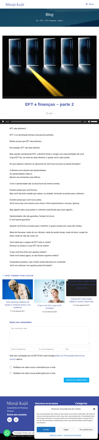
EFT (51, 114)
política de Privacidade (64, 356)
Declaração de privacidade (72, 435)
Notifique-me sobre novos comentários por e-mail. (34, 367)
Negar (66, 430)
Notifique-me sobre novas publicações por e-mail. (34, 373)
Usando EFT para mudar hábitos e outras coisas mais (81, 300)
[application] (49, 121)
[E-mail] (9, 419)
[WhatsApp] (16, 419)
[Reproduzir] (3, 121)
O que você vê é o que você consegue (49, 306)
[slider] (94, 121)
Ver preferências (86, 430)
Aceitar (46, 430)
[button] (94, 409)
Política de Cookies (56, 435)
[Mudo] (89, 121)
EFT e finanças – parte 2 (54, 21)
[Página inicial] (37, 21)
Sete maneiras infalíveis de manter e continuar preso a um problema (18, 305)
